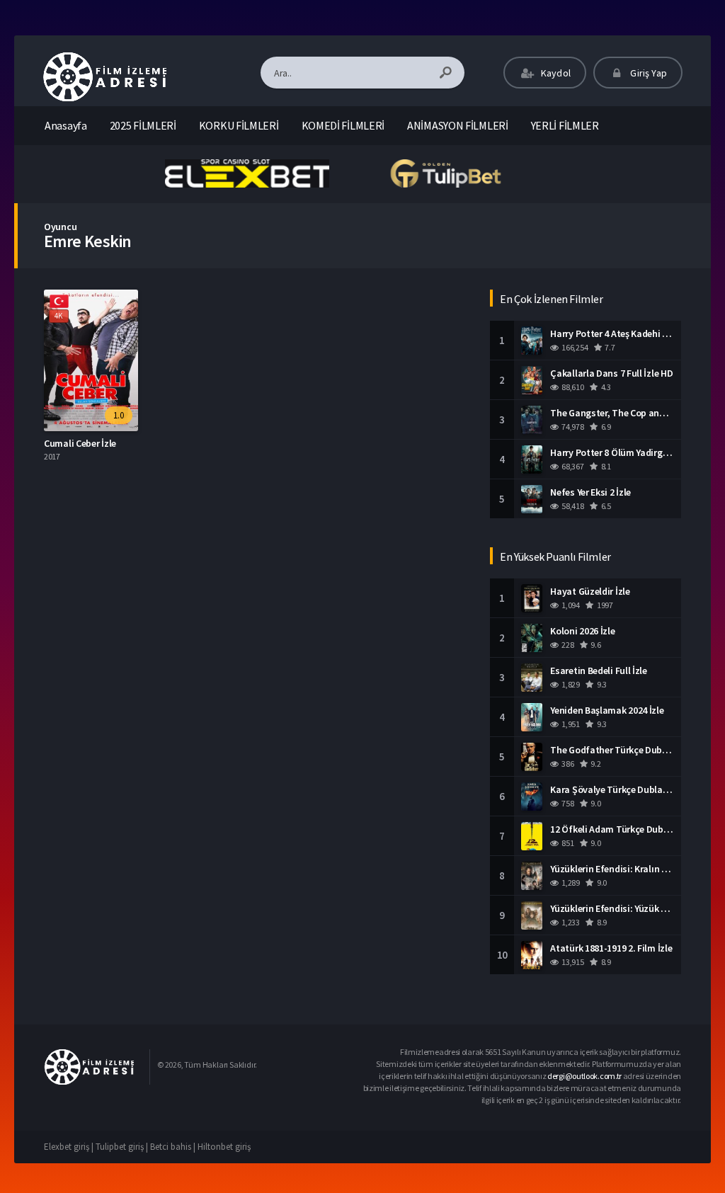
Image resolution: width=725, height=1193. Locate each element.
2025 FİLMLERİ (143, 125)
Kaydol (555, 73)
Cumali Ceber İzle (80, 443)
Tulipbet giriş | (123, 1147)
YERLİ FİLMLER (565, 125)
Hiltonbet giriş (224, 1147)
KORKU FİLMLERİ (239, 125)
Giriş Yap (647, 73)
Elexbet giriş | (70, 1147)
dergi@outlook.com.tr (584, 1076)
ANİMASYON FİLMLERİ (457, 125)
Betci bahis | (174, 1147)
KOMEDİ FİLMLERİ (343, 125)
